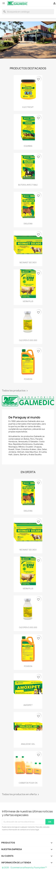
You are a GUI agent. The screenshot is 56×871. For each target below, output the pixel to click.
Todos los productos (15, 390)
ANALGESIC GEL (28, 744)
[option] (28, 40)
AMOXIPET (28, 705)
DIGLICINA (28, 223)
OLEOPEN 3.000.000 (28, 340)
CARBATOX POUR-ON (28, 783)
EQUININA (28, 146)
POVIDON (28, 379)
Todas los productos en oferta (21, 794)
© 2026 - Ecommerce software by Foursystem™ (24, 867)
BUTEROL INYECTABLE (28, 185)
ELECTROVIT (28, 107)
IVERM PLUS (28, 301)
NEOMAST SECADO (28, 262)
